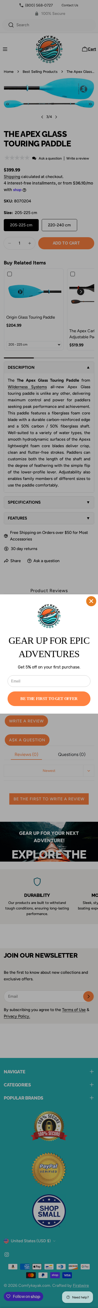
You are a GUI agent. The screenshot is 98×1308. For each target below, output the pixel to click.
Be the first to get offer (49, 698)
